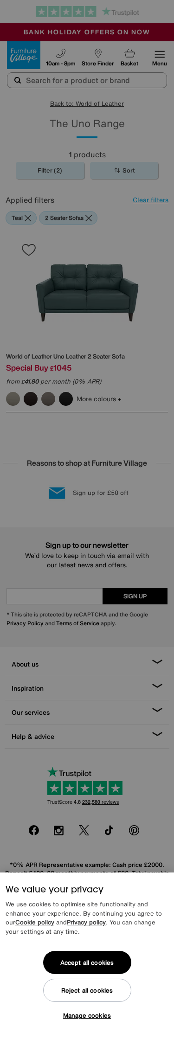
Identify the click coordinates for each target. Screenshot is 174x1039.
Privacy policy (86, 922)
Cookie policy (34, 922)
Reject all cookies (87, 990)
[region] (87, 955)
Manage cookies (87, 1015)
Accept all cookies (87, 962)
